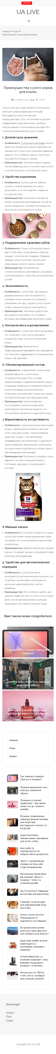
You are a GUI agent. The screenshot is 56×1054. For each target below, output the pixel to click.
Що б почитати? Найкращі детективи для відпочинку (34, 892)
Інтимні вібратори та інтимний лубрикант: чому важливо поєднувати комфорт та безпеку (34, 961)
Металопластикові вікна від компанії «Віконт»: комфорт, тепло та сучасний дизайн (33, 878)
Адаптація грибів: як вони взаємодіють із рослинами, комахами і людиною (33, 945)
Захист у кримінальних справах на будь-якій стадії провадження (32, 864)
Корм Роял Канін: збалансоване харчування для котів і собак (34, 838)
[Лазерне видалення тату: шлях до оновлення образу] (28, 674)
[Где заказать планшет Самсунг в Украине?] (28, 642)
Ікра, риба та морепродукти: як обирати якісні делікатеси (34, 851)
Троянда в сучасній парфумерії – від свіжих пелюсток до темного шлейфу (33, 805)
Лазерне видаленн (34, 3)
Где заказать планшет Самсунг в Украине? (32, 778)
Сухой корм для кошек (33, 143)
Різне (16, 31)
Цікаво (13, 756)
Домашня (6, 31)
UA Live (28, 11)
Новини (13, 740)
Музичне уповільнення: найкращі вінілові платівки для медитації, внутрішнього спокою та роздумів (34, 822)
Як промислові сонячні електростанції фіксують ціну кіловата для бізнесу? (34, 930)
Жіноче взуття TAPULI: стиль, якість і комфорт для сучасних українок (32, 975)
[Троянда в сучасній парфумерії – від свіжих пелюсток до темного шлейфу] (28, 705)
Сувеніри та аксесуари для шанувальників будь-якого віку (33, 905)
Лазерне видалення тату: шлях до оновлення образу (34, 790)
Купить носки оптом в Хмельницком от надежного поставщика (33, 917)
